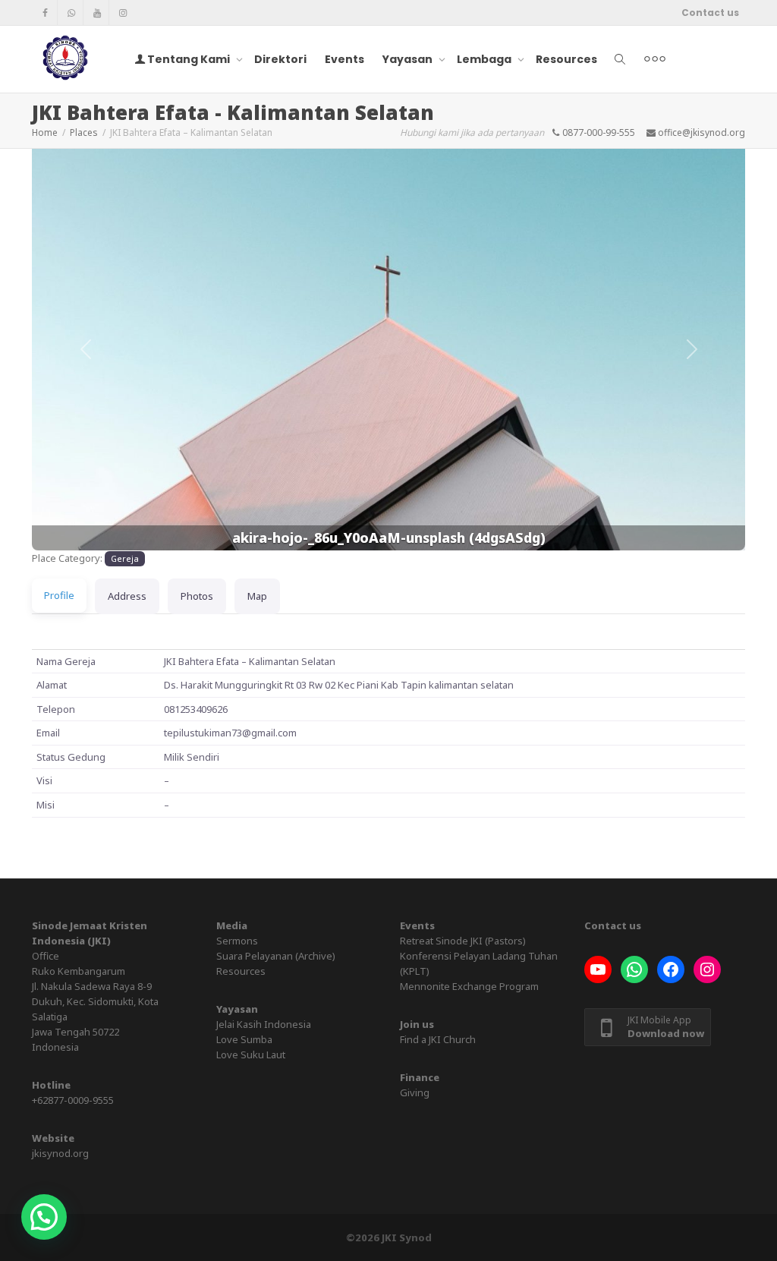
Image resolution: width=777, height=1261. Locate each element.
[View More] (655, 59)
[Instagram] (122, 12)
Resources (566, 59)
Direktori (280, 59)
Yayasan (408, 59)
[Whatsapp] (70, 12)
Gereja (125, 558)
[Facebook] (45, 12)
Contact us (710, 12)
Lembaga (485, 59)
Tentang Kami (188, 59)
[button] (85, 349)
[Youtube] (96, 12)
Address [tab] (127, 596)
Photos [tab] (197, 596)
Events (344, 59)
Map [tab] (257, 596)
